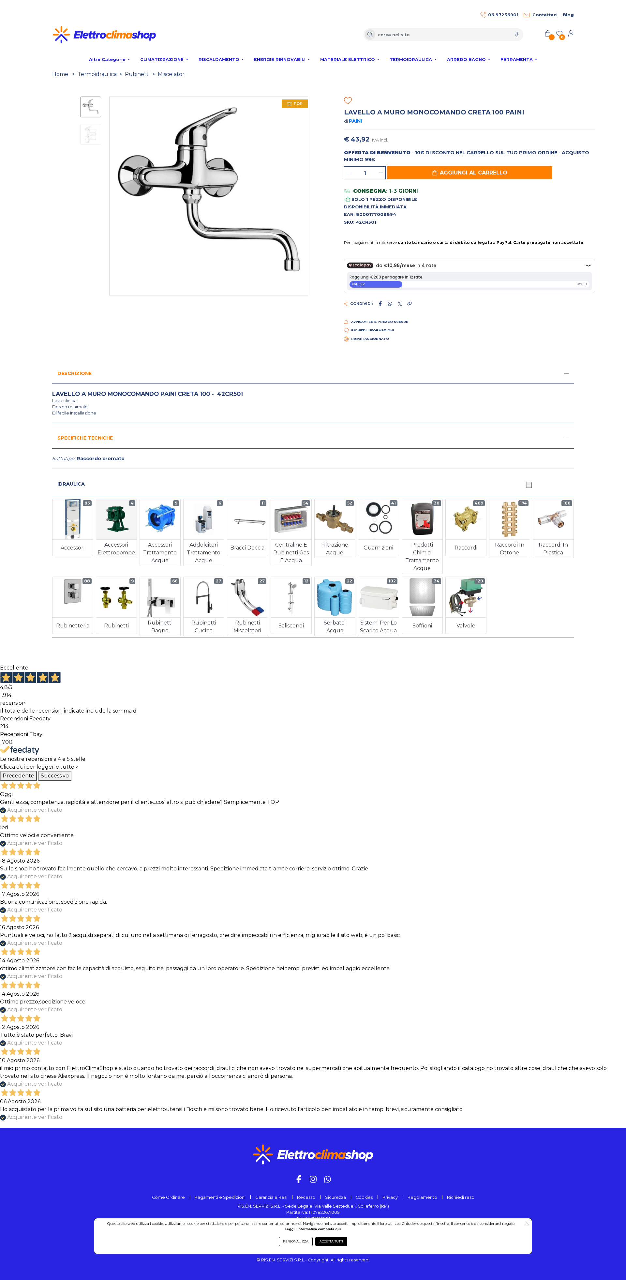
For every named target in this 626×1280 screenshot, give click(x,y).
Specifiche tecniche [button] (85, 438)
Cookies (364, 1197)
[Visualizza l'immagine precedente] (303, 196)
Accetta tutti (331, 1241)
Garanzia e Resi (271, 1197)
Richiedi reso (460, 1197)
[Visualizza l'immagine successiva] (114, 196)
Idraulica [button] (71, 484)
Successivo (55, 776)
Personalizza (295, 1241)
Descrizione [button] (74, 373)
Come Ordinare (168, 1197)
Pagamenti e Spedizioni (220, 1197)
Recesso (306, 1197)
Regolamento (422, 1197)
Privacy (390, 1197)
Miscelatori (172, 74)
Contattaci (545, 14)
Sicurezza (335, 1197)
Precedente (18, 776)
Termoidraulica (97, 74)
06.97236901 (503, 14)
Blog (568, 14)
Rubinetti (137, 74)
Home (60, 74)
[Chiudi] (529, 485)
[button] (469, 172)
